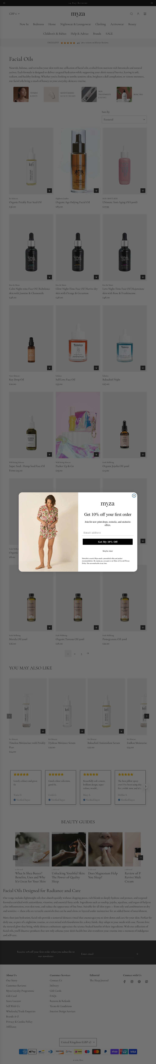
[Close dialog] (134, 495)
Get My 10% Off (107, 541)
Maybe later (108, 551)
